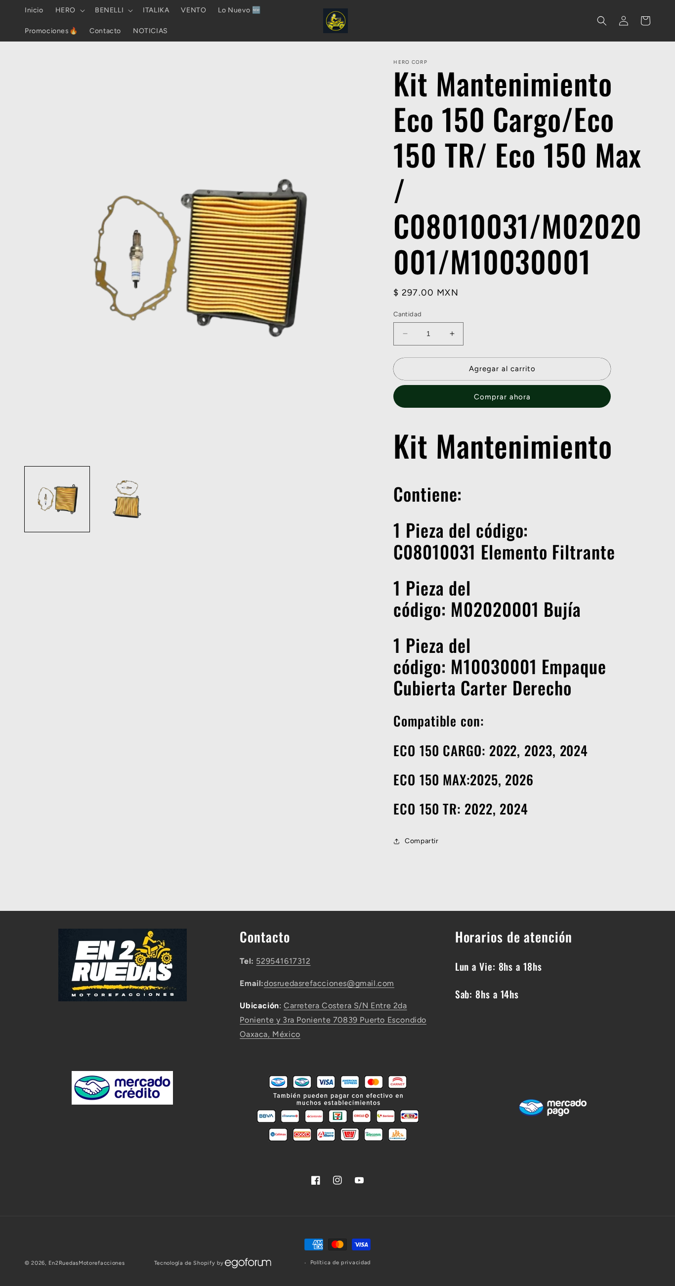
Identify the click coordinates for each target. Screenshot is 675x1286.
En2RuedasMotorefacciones (86, 1263)
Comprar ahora (502, 396)
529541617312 (283, 961)
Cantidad (407, 314)
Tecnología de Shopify (184, 1263)
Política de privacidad (340, 1262)
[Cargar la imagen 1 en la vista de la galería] (57, 499)
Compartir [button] (421, 841)
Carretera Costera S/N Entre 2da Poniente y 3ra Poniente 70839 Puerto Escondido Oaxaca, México (333, 1020)
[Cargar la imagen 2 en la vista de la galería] (126, 499)
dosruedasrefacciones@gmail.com (329, 983)
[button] (69, 10)
